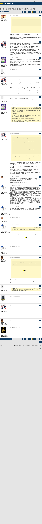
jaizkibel (2, 190)
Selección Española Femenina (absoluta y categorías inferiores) (17, 9)
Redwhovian (3, 300)
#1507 (12, 104)
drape (13, 227)
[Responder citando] (40, 15)
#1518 (12, 305)
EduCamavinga (4, 99)
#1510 (12, 185)
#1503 (12, 57)
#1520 (12, 327)
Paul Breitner (3, 333)
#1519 (12, 320)
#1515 (12, 257)
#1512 (12, 217)
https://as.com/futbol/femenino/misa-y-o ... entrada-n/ (18, 182)
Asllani (2, 179)
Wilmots (2, 219)
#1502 (12, 41)
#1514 (12, 246)
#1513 (12, 224)
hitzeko (2, 46)
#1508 (12, 133)
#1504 (12, 69)
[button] (22, 12)
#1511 (12, 206)
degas (2, 18)
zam (1, 63)
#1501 (12, 15)
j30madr (2, 72)
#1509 (12, 176)
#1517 (12, 296)
